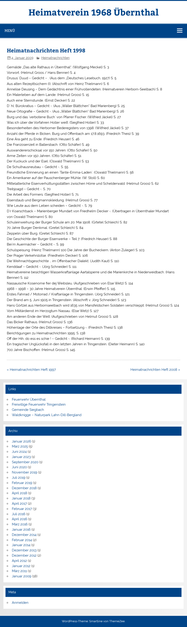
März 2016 (20, 524)
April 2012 (19, 561)
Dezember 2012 (24, 555)
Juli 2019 (18, 478)
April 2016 (19, 519)
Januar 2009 (21, 576)
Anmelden (20, 603)
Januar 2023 (21, 457)
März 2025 (20, 446)
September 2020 (25, 462)
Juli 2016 (18, 514)
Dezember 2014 (24, 535)
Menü (10, 30)
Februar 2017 (22, 509)
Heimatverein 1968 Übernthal (94, 12)
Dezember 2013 (24, 550)
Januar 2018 (21, 498)
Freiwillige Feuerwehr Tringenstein (39, 404)
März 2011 (19, 571)
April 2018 (19, 493)
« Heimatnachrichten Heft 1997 (31, 370)
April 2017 (19, 504)
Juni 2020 (19, 467)
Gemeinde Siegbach (28, 410)
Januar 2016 (21, 529)
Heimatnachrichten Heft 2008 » (155, 370)
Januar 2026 (21, 441)
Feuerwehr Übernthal (29, 399)
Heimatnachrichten (55, 58)
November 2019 (24, 472)
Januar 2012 (21, 566)
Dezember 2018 (24, 488)
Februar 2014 (22, 540)
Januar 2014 (21, 545)
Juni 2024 (19, 452)
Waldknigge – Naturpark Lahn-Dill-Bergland (46, 415)
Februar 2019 (22, 483)
